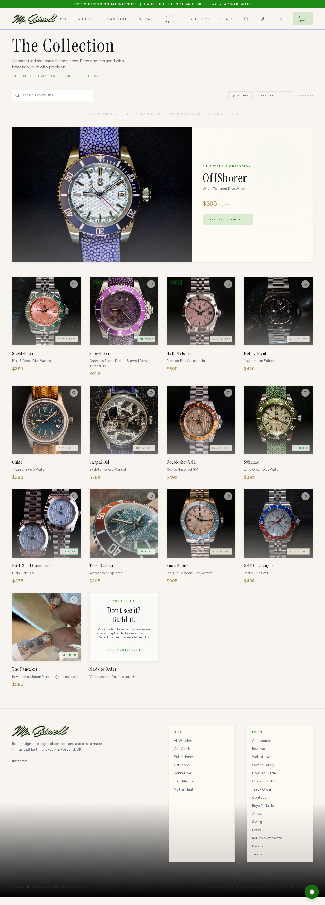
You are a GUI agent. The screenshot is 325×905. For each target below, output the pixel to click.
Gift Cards (182, 749)
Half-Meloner (184, 781)
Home (63, 19)
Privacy (258, 846)
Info (224, 19)
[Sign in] (262, 18)
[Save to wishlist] (74, 284)
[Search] (246, 18)
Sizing (257, 822)
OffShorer (182, 765)
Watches (88, 19)
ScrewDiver (183, 773)
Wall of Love (261, 757)
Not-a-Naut (183, 789)
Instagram (19, 761)
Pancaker (119, 19)
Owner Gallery (263, 765)
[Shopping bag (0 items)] (279, 18)
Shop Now (302, 18)
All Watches (183, 740)
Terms (257, 854)
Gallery (200, 19)
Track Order (261, 789)
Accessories (262, 740)
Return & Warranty (267, 838)
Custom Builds (264, 781)
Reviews (258, 749)
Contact (259, 797)
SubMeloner (183, 757)
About (257, 814)
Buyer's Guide (263, 805)
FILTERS (243, 95)
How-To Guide (264, 773)
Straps (147, 19)
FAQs (256, 830)
